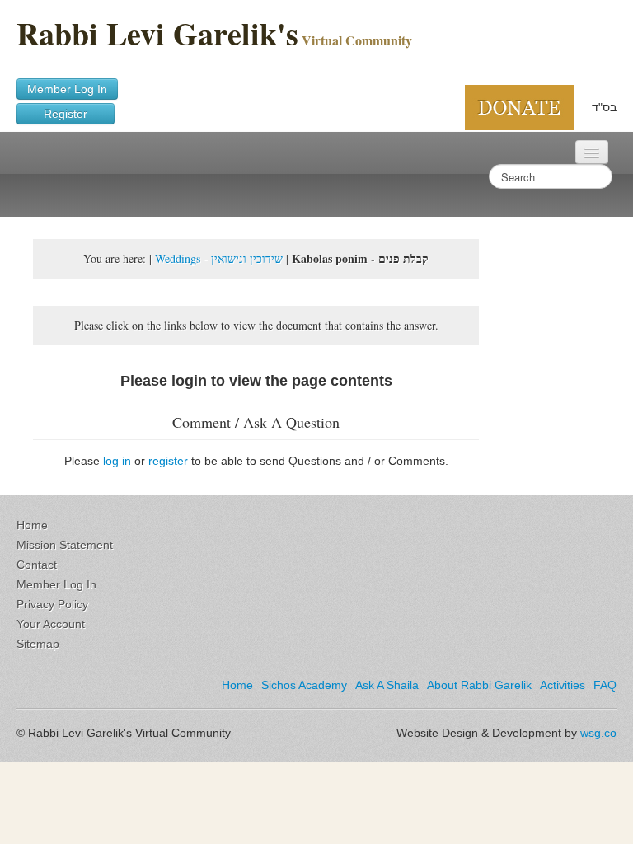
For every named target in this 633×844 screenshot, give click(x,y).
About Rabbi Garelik (479, 685)
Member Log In (67, 89)
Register (65, 113)
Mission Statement (64, 544)
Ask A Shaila (387, 685)
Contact (36, 564)
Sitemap (37, 643)
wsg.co (598, 732)
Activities (562, 685)
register (168, 460)
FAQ (605, 685)
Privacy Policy (52, 604)
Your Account (50, 624)
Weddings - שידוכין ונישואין (219, 258)
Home (32, 525)
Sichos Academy (304, 685)
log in (117, 460)
